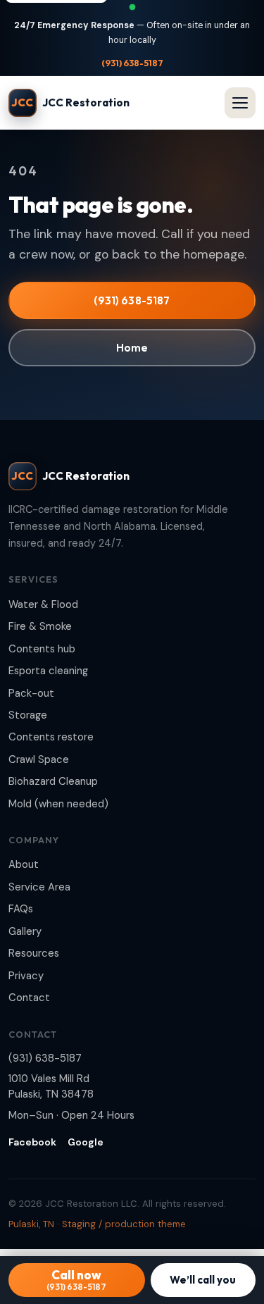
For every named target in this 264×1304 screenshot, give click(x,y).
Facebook (32, 1142)
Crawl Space (38, 759)
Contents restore (51, 737)
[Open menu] (240, 102)
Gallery (25, 931)
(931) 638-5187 (132, 63)
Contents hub (41, 649)
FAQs (20, 909)
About (23, 864)
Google (85, 1142)
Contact (29, 998)
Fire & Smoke (40, 626)
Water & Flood (43, 604)
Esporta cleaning (48, 671)
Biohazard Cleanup (53, 781)
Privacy (26, 976)
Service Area (39, 887)
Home (132, 347)
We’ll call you (203, 1279)
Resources (33, 953)
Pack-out (31, 693)
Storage (27, 715)
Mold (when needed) (58, 804)
